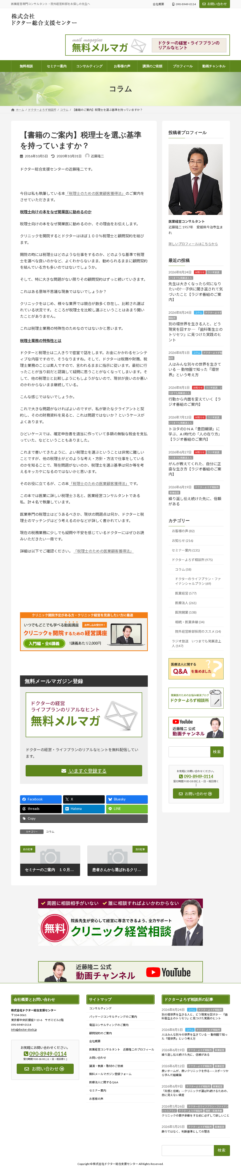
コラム (50, 831)
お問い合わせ (217, 4)
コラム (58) (183, 569)
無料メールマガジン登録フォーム (110, 1074)
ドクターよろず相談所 (207, 487)
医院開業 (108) (186, 612)
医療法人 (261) (186, 603)
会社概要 (158, 4)
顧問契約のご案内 (100, 1033)
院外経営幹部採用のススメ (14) (198, 631)
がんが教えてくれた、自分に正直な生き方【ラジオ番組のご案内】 (195, 468)
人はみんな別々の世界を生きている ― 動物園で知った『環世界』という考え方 (195, 369)
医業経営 (174, 492)
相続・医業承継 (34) (190, 622)
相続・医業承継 (213, 1110)
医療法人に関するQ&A (103, 1082)
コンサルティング (100, 1008)
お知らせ (200, 272)
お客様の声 (96, 1099)
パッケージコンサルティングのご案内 (113, 1016)
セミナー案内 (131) (186, 550)
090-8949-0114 (186, 4)
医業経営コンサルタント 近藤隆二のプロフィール (121, 1049)
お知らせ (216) (182, 541)
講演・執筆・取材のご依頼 (106, 1065)
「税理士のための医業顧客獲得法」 (95, 193)
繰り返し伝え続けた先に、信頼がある (186, 1054)
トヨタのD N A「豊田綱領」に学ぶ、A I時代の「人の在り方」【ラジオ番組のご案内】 (195, 433)
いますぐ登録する (87, 771)
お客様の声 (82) (183, 531)
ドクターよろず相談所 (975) (192, 560)
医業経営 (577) (186, 593)
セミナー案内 (97, 1090)
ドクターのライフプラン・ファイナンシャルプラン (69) (198, 581)
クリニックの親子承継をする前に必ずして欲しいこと (195, 1115)
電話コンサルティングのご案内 (109, 1025)
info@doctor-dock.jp (24, 1029)
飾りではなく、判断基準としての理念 (186, 1131)
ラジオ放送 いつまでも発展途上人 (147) (196, 643)
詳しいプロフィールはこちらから (193, 244)
